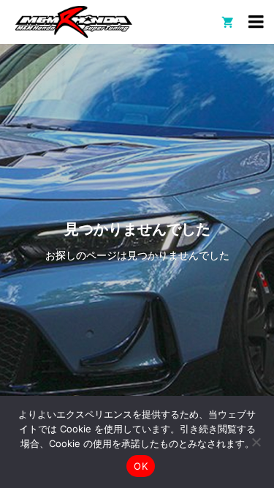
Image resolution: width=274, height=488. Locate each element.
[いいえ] (255, 442)
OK (141, 466)
